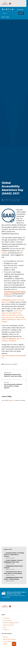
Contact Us (6, 629)
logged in (11, 400)
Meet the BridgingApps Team (11, 622)
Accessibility (6, 199)
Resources (17, 199)
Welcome (5, 637)
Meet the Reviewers (8, 625)
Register (5, 644)
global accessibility (13, 364)
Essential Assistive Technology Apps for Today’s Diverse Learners (14, 554)
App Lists (12, 199)
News (4, 627)
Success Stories (7, 620)
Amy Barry (14, 200)
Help (7, 17)
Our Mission (6, 618)
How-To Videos (7, 641)
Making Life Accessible (9, 639)
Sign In (3, 17)
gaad (5, 364)
